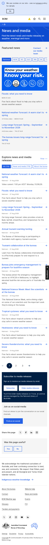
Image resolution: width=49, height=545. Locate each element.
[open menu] (44, 19)
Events (27, 499)
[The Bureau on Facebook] (10, 517)
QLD (28, 59)
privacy (39, 3)
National (6, 59)
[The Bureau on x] (4, 517)
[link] (40, 51)
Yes (8, 449)
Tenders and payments (10, 509)
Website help (30, 489)
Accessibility (29, 533)
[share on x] (20, 432)
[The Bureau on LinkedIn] (28, 517)
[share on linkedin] (31, 432)
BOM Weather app (9, 499)
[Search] (39, 19)
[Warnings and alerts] (29, 19)
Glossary (5, 504)
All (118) (6, 166)
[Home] (4, 24)
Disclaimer (12, 533)
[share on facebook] (26, 432)
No (18, 449)
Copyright (5, 538)
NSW (15, 59)
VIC (22, 59)
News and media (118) (22, 166)
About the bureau (8, 489)
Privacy (20, 533)
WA (35, 59)
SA (41, 59)
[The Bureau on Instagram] (16, 517)
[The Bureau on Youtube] (22, 517)
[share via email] (37, 432)
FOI (26, 504)
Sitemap (4, 533)
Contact (5, 494)
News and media (31, 494)
